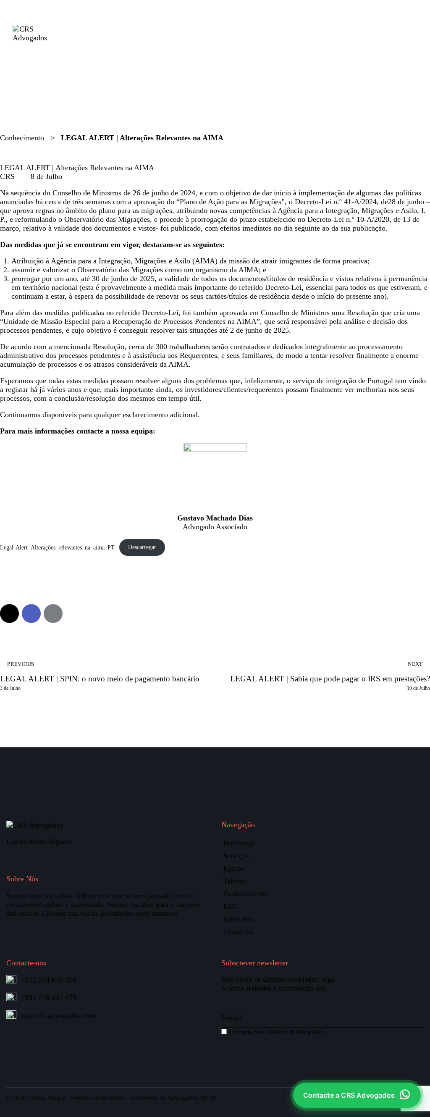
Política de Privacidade (297, 1032)
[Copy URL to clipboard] (75, 613)
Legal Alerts (25, 157)
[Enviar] (417, 1006)
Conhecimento (22, 138)
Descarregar (142, 547)
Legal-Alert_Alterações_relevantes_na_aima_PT (57, 547)
